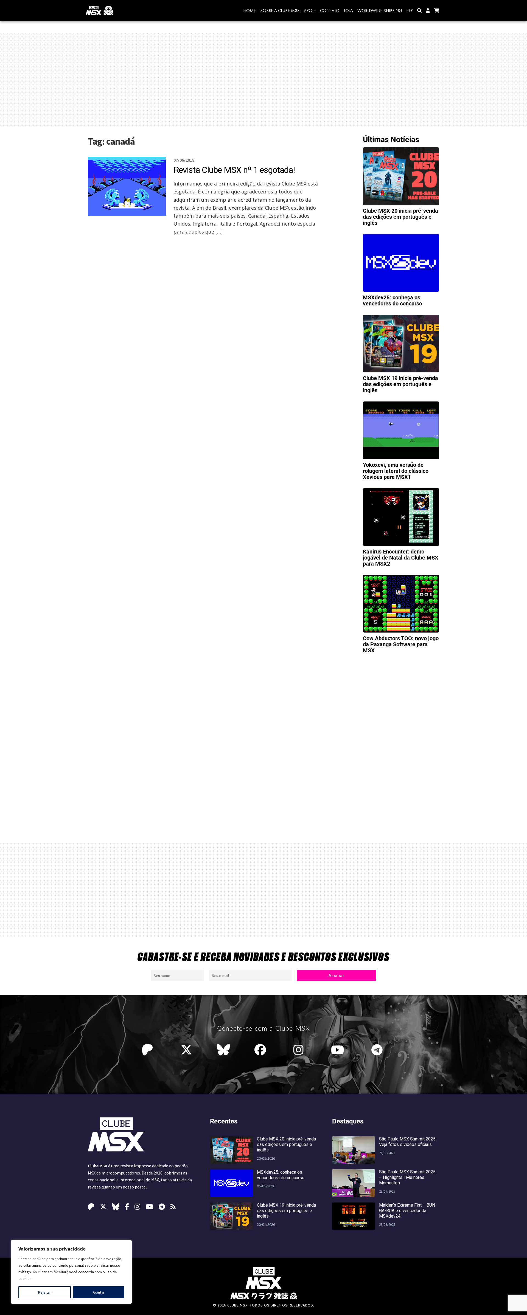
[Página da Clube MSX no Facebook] (261, 1050)
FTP (410, 10)
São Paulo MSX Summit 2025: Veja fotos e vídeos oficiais (407, 1141)
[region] (71, 1272)
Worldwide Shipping (379, 10)
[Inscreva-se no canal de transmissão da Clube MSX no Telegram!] (378, 1050)
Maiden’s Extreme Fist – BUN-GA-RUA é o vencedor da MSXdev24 (408, 1210)
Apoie (310, 10)
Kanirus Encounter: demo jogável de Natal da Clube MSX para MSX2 (400, 558)
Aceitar (99, 1292)
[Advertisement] (263, 80)
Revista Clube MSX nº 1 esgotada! (234, 170)
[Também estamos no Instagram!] (300, 1050)
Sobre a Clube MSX (279, 10)
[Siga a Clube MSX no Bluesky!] (223, 1050)
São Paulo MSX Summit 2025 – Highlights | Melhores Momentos (407, 1177)
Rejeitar (44, 1292)
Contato (330, 10)
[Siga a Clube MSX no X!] (186, 1050)
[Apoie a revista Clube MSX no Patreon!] (148, 1050)
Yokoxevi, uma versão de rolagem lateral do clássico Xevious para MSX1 (395, 471)
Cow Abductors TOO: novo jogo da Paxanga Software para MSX (401, 644)
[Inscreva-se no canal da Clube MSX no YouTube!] (339, 1050)
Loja (348, 10)
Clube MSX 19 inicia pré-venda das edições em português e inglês (400, 384)
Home (249, 10)
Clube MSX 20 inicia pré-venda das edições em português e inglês (400, 217)
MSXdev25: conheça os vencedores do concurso (392, 300)
